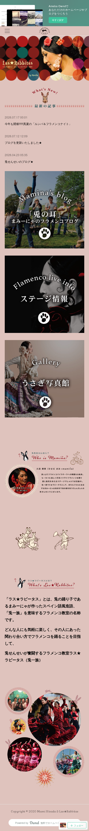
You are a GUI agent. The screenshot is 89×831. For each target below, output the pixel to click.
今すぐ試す (58, 20)
